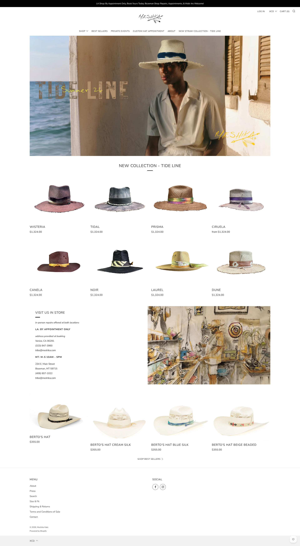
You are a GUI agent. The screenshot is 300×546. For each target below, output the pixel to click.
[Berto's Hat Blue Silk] (180, 416)
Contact (34, 516)
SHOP (82, 31)
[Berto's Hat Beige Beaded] (241, 416)
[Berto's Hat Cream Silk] (119, 416)
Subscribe (274, 532)
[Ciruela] (241, 199)
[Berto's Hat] (59, 412)
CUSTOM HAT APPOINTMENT (148, 31)
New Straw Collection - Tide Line (200, 31)
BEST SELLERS (100, 31)
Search (33, 496)
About (33, 485)
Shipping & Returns (40, 506)
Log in (261, 11)
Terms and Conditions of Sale (45, 511)
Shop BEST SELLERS (149, 459)
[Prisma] (180, 199)
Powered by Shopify (38, 531)
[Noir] (119, 262)
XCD (271, 11)
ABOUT (171, 31)
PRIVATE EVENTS (120, 31)
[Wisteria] (59, 199)
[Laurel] (180, 262)
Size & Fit (34, 501)
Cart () (285, 11)
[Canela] (59, 262)
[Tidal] (119, 199)
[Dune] (241, 262)
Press (32, 491)
